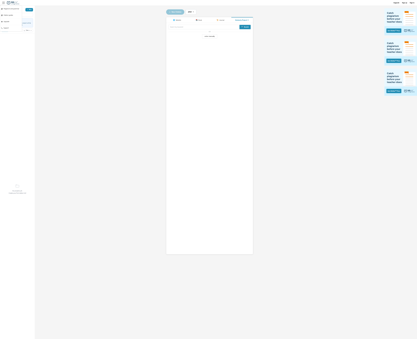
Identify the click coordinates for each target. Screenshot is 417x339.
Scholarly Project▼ (242, 20)
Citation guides (8, 15)
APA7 (191, 12)
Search (246, 27)
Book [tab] (199, 20)
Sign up (404, 3)
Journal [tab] (220, 20)
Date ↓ (28, 30)
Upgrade (6, 21)
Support (6, 28)
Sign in (412, 3)
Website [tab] (177, 20)
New (30, 9)
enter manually (210, 36)
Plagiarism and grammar (11, 9)
